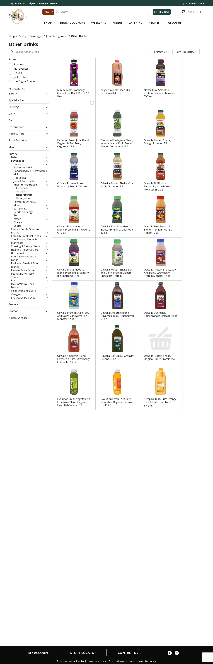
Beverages (36, 36)
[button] (45, 94)
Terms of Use (108, 661)
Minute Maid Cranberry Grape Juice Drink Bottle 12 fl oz (73, 93)
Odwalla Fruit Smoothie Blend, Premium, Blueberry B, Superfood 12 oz (73, 273)
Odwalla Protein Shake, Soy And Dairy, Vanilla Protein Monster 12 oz (73, 316)
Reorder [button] (164, 12)
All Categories (17, 88)
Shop (12, 36)
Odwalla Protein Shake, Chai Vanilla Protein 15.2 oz (117, 185)
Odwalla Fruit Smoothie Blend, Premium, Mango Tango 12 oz (158, 229)
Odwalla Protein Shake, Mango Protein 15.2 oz (157, 142)
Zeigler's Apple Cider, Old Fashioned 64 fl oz (115, 91)
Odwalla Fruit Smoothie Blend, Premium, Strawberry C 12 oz (73, 229)
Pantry (22, 36)
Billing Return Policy (125, 661)
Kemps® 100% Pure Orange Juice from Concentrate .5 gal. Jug (160, 402)
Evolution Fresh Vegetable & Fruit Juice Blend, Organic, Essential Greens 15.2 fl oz (73, 402)
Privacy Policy (93, 661)
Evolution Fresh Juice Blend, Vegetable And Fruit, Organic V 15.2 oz (73, 143)
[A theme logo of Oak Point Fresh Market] (18, 14)
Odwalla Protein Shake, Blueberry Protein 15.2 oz (72, 185)
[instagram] (177, 653)
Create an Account (49, 3)
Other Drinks (79, 36)
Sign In (32, 3)
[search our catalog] (57, 12)
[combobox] (48, 12)
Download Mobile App (147, 661)
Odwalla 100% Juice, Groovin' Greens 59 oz (117, 357)
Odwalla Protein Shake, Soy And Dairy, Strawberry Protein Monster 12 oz (160, 273)
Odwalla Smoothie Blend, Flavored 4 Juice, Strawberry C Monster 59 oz (73, 359)
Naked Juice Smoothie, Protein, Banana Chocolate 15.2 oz (159, 93)
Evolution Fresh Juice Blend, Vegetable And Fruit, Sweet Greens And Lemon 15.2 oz (117, 143)
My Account (39, 653)
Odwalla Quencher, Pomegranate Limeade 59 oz (160, 314)
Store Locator (83, 653)
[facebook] (170, 653)
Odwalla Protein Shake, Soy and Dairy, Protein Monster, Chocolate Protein (117, 273)
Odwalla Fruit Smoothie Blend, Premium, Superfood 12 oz (117, 229)
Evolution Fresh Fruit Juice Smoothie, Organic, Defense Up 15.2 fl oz (117, 402)
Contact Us (128, 653)
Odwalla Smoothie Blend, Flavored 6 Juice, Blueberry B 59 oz (117, 316)
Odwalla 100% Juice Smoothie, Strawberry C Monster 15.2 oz (158, 186)
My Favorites (16, 3)
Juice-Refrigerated (56, 36)
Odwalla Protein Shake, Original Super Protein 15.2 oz (160, 359)
